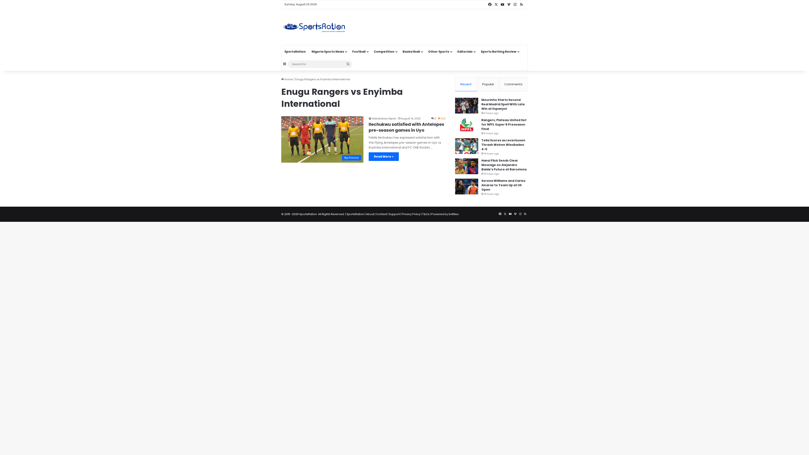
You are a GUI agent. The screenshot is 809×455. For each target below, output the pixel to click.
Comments (513, 84)
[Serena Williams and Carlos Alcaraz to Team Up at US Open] (466, 186)
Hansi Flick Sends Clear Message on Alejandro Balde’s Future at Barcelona (503, 164)
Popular (488, 84)
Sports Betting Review (498, 52)
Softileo (454, 214)
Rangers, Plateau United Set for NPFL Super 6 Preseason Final (503, 124)
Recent (466, 84)
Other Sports (438, 52)
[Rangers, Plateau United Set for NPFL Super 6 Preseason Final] (466, 126)
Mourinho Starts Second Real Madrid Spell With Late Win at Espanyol (503, 104)
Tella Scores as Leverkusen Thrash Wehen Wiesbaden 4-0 (503, 144)
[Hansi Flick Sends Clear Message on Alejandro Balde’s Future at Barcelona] (466, 166)
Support (394, 214)
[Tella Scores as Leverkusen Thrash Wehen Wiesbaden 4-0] (466, 146)
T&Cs (425, 214)
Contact (381, 214)
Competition (384, 52)
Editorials (465, 52)
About (370, 214)
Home (288, 79)
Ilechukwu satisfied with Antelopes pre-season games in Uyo (406, 127)
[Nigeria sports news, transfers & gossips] (314, 27)
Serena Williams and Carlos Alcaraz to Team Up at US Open (503, 185)
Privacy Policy (411, 214)
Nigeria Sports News (328, 52)
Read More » (384, 156)
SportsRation (295, 52)
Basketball (411, 52)
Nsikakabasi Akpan (384, 118)
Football (359, 52)
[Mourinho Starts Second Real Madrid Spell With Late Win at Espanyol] (466, 106)
